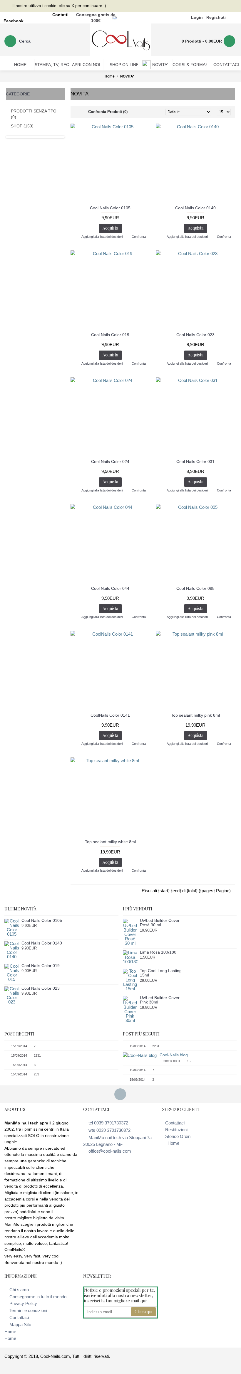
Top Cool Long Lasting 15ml (161, 973)
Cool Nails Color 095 (195, 588)
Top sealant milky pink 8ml (195, 715)
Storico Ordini (178, 1136)
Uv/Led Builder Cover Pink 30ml (160, 1000)
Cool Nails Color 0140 (195, 208)
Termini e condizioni (28, 1310)
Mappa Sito (20, 1324)
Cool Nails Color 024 (110, 461)
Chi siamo (19, 1289)
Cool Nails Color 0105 (110, 208)
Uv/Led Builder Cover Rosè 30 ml (160, 922)
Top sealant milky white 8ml (110, 841)
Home (173, 1143)
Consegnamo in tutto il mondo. (38, 1296)
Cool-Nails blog (174, 1055)
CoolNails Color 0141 (110, 715)
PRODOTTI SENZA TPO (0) (33, 114)
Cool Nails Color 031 (195, 461)
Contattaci (175, 1122)
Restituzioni (176, 1129)
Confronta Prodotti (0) (108, 112)
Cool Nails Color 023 (195, 334)
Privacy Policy (23, 1303)
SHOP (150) (22, 126)
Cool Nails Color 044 (110, 588)
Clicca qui (143, 1311)
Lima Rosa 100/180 (158, 952)
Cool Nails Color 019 (110, 334)
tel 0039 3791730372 (108, 1122)
